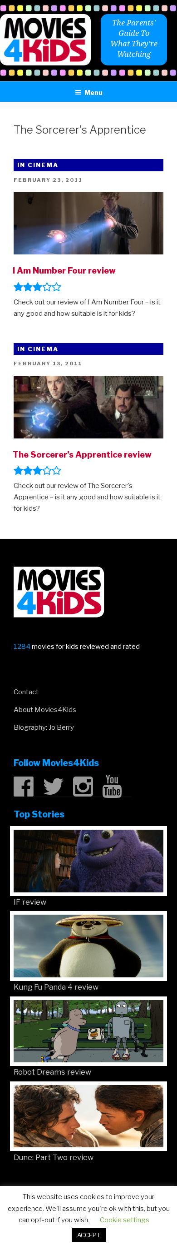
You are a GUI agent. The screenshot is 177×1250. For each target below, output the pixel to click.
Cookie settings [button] (124, 1220)
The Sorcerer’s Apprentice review (82, 454)
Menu (93, 92)
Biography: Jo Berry (44, 727)
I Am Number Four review (64, 270)
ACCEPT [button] (88, 1235)
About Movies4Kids (45, 710)
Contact (26, 692)
